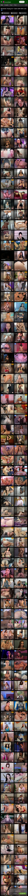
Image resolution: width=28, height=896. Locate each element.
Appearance (6, 13)
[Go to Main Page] (8, 1)
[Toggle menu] (1, 2)
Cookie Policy (18, 891)
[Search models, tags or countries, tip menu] (26, 5)
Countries (15, 13)
